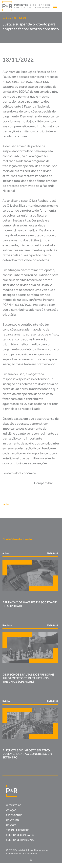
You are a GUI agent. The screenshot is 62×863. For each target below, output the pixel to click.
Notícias (6, 18)
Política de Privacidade (20, 840)
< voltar (5, 504)
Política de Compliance (20, 835)
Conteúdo (12, 820)
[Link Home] (26, 6)
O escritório (13, 805)
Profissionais (14, 815)
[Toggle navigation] (55, 6)
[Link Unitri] (31, 859)
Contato (11, 825)
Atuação (11, 810)
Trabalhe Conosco (17, 830)
